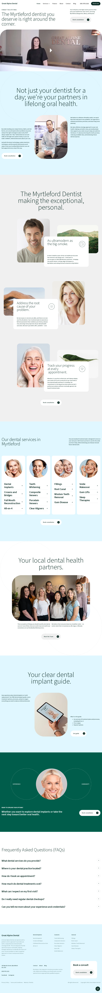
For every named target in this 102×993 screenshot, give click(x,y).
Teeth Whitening (59, 938)
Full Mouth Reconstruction (40, 943)
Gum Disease (74, 946)
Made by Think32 (28, 982)
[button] (46, 4)
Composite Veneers (59, 941)
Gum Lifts (56, 948)
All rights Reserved (73, 982)
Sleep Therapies (76, 948)
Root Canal (74, 941)
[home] (10, 3)
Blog (74, 4)
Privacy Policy (5, 982)
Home (38, 4)
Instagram (11, 975)
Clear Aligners (58, 946)
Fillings (73, 938)
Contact (68, 4)
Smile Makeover (58, 951)
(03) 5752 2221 (84, 4)
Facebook (4, 975)
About (61, 4)
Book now (96, 4)
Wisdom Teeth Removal (78, 943)
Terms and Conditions (17, 982)
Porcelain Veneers (59, 943)
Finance (54, 4)
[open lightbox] (51, 50)
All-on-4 (35, 946)
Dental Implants (37, 938)
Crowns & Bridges (38, 941)
